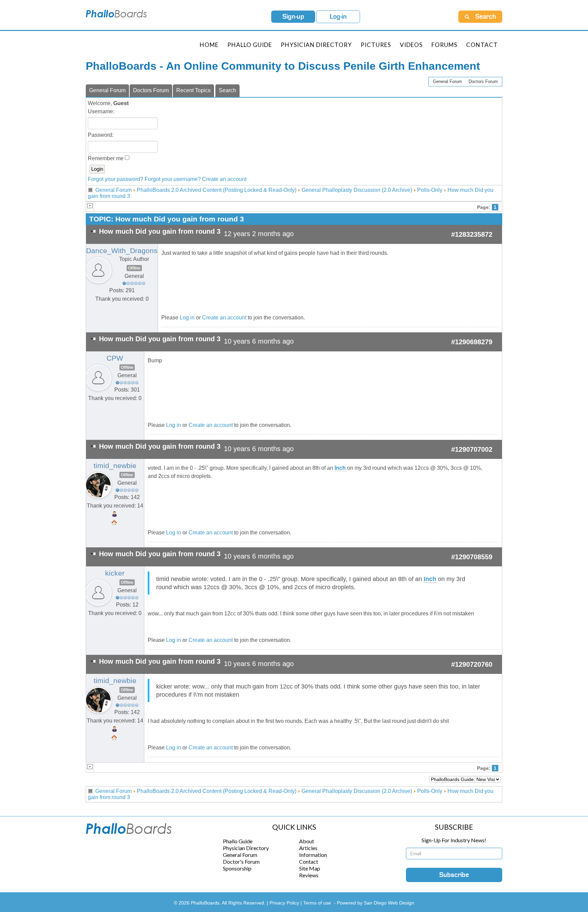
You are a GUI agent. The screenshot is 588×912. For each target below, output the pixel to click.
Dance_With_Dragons (122, 251)
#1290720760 (471, 664)
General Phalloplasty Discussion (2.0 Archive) (356, 190)
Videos (411, 44)
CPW (115, 358)
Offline (134, 268)
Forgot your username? (173, 179)
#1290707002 (471, 449)
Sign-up (293, 16)
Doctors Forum (483, 81)
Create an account (224, 179)
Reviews (308, 875)
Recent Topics (193, 90)
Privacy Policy (285, 903)
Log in (187, 317)
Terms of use (317, 903)
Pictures (376, 44)
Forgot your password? (115, 179)
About (306, 841)
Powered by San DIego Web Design (375, 903)
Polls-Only (429, 190)
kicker (115, 573)
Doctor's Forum (241, 861)
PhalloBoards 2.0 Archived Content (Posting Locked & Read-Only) (216, 190)
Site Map (309, 868)
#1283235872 (471, 234)
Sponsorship (237, 868)
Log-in (338, 16)
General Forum (447, 81)
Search (227, 90)
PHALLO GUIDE (249, 44)
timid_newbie (115, 466)
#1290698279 (471, 342)
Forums (444, 44)
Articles (308, 848)
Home (209, 44)
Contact (482, 44)
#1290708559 (471, 557)
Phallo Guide (237, 841)
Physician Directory (316, 44)
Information (313, 854)
